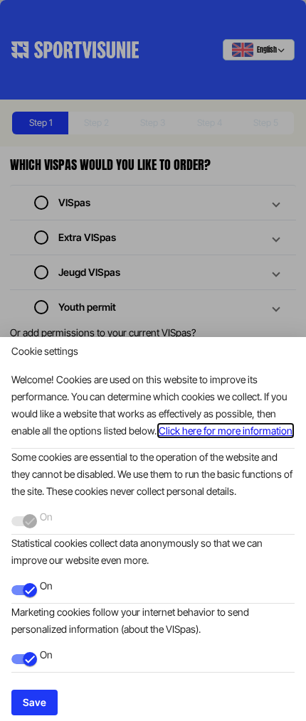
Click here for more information (225, 430)
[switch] (24, 590)
